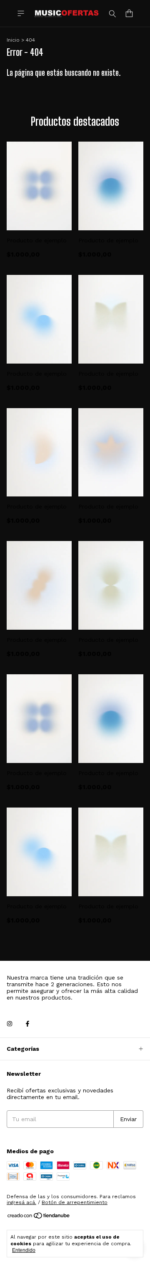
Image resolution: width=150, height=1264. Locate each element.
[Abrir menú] (21, 13)
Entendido (23, 1250)
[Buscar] (112, 13)
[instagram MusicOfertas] (9, 1024)
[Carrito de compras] (129, 13)
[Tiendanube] (39, 1218)
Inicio (13, 40)
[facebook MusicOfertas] (27, 1024)
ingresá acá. (21, 1202)
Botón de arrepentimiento (75, 1202)
